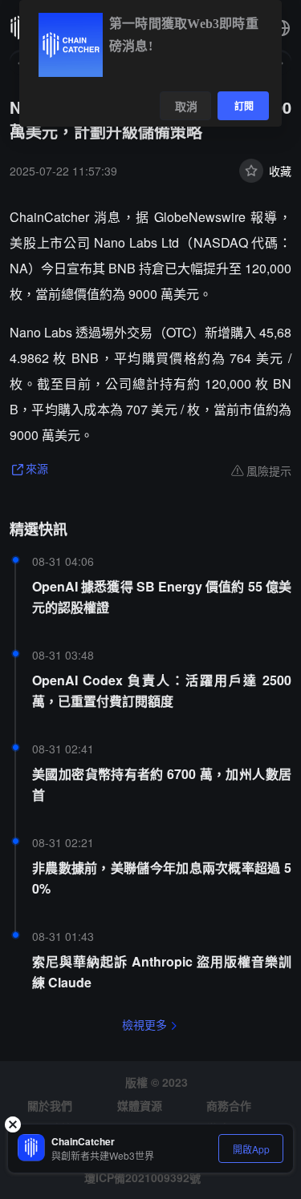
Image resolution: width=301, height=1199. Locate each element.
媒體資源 (139, 1105)
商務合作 (228, 1105)
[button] (281, 28)
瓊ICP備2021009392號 (142, 1177)
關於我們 (49, 1105)
